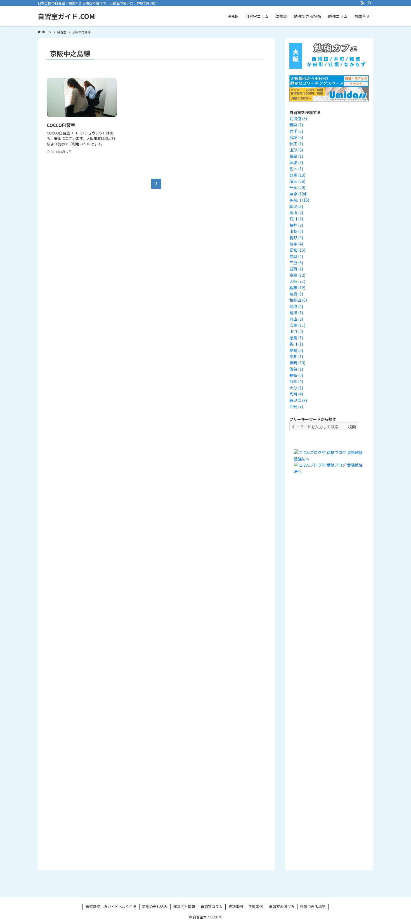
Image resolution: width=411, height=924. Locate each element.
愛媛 (296, 350)
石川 (296, 218)
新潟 (296, 206)
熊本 (296, 381)
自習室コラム (212, 906)
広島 (297, 325)
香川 (296, 344)
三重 (296, 262)
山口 (296, 331)
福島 (296, 156)
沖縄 (296, 406)
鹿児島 (298, 400)
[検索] (369, 3)
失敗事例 (256, 906)
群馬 (297, 175)
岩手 (296, 131)
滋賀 (296, 268)
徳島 (296, 338)
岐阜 (296, 244)
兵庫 (297, 287)
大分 (296, 388)
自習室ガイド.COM (66, 16)
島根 (296, 312)
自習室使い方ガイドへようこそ (111, 906)
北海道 (298, 118)
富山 (296, 212)
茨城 (296, 162)
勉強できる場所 (312, 906)
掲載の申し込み (154, 906)
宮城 (296, 137)
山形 (296, 150)
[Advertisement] (329, 583)
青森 (296, 124)
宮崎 (296, 394)
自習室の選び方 (281, 906)
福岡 (297, 362)
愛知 (297, 250)
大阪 (297, 281)
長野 (296, 237)
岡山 (296, 319)
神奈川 (299, 200)
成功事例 (235, 906)
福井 (296, 225)
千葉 (297, 187)
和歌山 (298, 300)
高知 (296, 356)
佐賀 (296, 369)
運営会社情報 (184, 906)
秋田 (296, 143)
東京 (298, 194)
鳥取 (296, 306)
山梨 (296, 231)
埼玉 (297, 181)
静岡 (296, 256)
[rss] (362, 3)
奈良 (296, 294)
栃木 (296, 168)
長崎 (296, 375)
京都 (297, 275)
